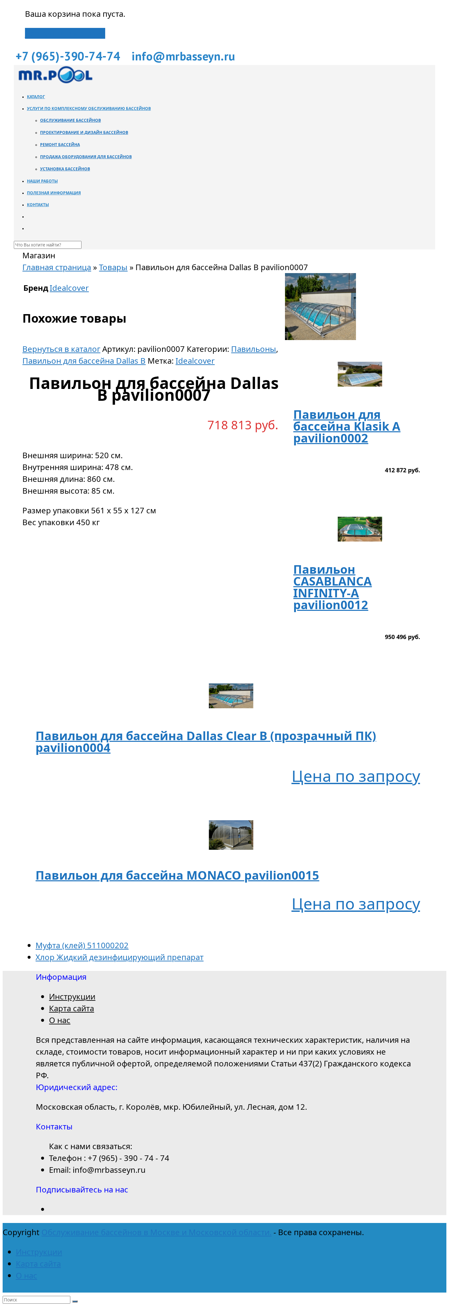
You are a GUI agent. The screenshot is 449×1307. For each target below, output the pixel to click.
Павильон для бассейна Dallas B (84, 360)
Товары (113, 267)
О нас (59, 1020)
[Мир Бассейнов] (55, 81)
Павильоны (253, 348)
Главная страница (56, 267)
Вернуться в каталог (61, 348)
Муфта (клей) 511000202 (82, 945)
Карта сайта (71, 1008)
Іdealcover (195, 360)
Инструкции (72, 996)
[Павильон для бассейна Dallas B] (320, 337)
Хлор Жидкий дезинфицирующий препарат (119, 957)
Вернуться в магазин (65, 33)
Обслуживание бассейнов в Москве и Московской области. (156, 1232)
